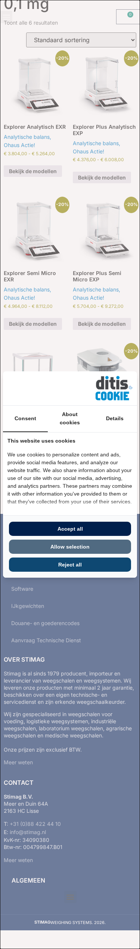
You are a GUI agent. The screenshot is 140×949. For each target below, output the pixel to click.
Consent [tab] (25, 418)
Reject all (70, 565)
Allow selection (70, 547)
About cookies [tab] (70, 418)
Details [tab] (115, 418)
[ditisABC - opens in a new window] (114, 388)
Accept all (70, 529)
